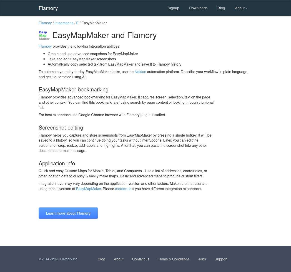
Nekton (140, 71)
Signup (173, 7)
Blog (221, 7)
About (240, 7)
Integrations (64, 22)
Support (221, 259)
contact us (123, 188)
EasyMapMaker (88, 188)
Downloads (198, 7)
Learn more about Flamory (68, 213)
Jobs (202, 259)
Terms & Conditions (174, 259)
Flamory (48, 7)
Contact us (140, 259)
